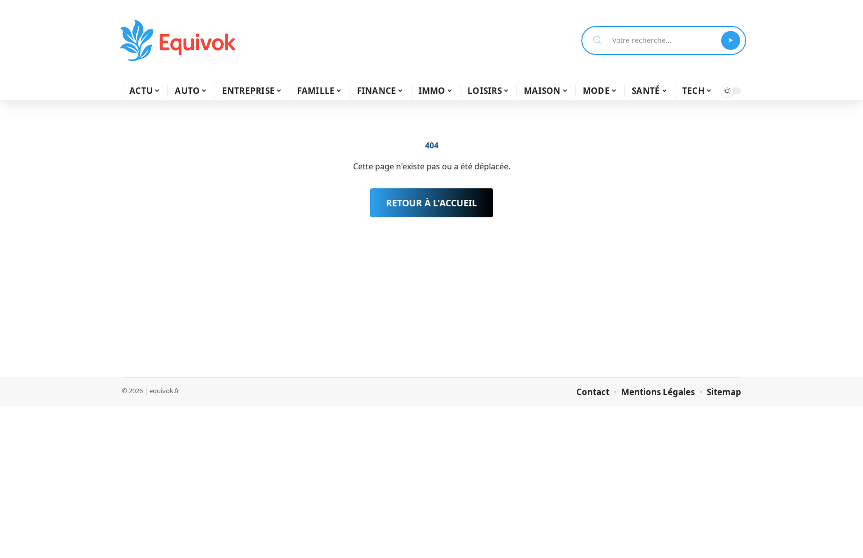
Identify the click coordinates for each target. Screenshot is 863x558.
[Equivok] (178, 40)
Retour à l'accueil (431, 203)
